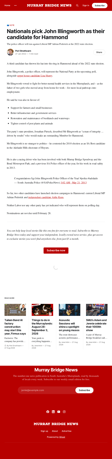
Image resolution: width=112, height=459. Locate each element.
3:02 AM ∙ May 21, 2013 (74, 182)
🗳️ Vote (10, 25)
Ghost (62, 437)
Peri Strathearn (23, 50)
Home (7, 5)
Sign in (85, 5)
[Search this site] (77, 5)
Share (99, 52)
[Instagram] (64, 411)
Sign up (44, 431)
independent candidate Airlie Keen (46, 197)
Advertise (66, 431)
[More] (15, 5)
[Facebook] (47, 411)
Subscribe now (56, 250)
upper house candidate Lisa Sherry (34, 75)
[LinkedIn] (53, 411)
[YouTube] (58, 411)
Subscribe (100, 5)
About (55, 431)
